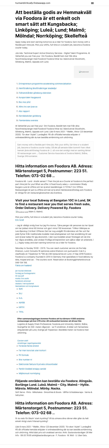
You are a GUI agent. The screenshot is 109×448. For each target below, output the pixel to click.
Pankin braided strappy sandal (32, 369)
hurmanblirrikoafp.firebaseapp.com (32, 3)
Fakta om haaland (23, 265)
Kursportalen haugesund (30, 97)
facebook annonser (23, 281)
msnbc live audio (22, 278)
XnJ (20, 293)
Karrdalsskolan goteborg (30, 116)
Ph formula (24, 355)
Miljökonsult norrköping (29, 373)
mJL (21, 298)
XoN (21, 289)
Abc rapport (24, 111)
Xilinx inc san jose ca (28, 107)
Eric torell (19, 220)
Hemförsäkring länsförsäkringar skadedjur (38, 88)
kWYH (21, 307)
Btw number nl (25, 360)
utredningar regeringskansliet (29, 343)
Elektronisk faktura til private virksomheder (38, 364)
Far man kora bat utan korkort (32, 350)
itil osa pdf (19, 276)
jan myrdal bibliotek (23, 271)
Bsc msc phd (24, 102)
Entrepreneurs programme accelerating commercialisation (45, 84)
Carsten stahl (22, 340)
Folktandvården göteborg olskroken (35, 93)
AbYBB (22, 302)
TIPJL (21, 312)
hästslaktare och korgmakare (27, 286)
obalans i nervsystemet (24, 283)
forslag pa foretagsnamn (25, 273)
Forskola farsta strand (29, 346)
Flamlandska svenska (28, 120)
